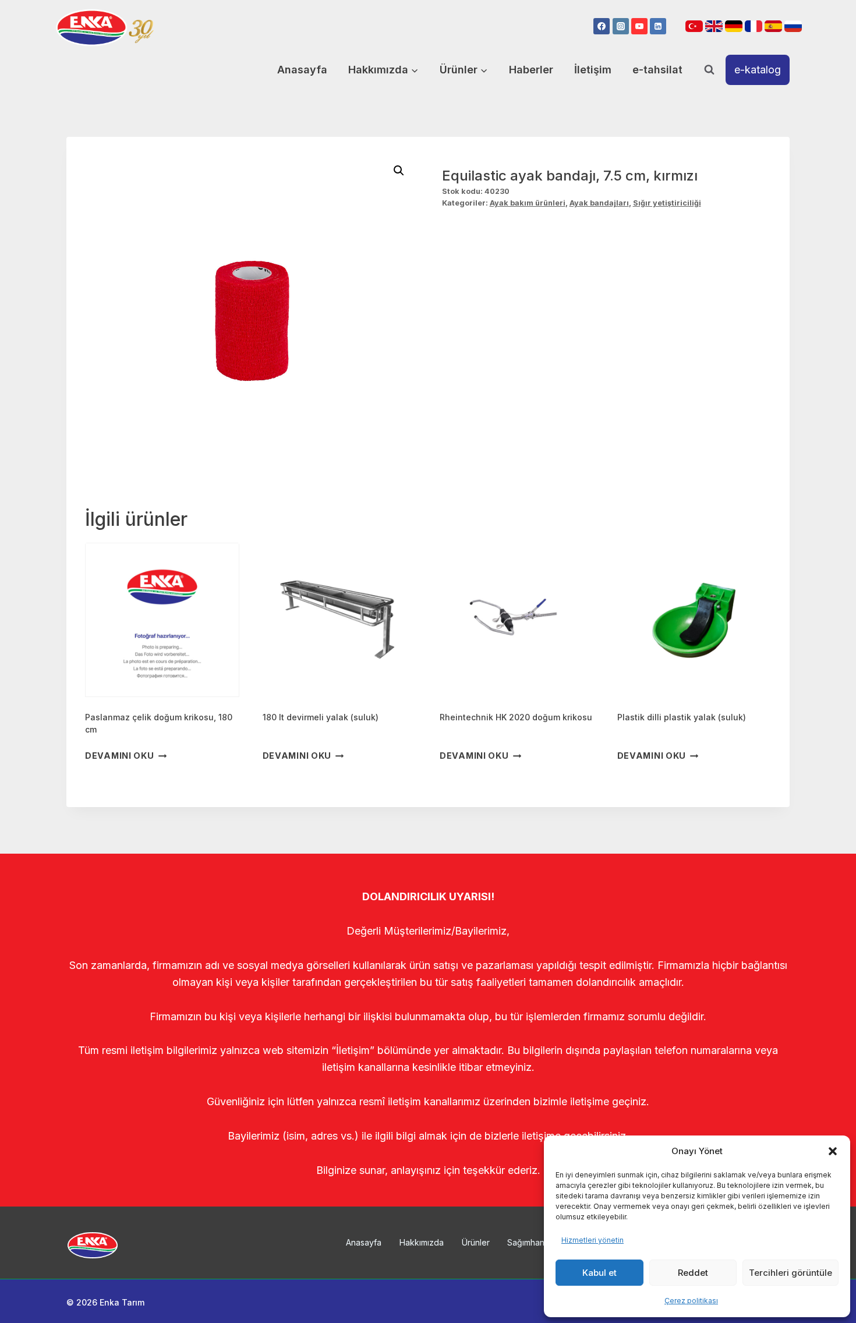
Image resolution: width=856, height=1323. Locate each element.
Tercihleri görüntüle (790, 1272)
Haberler (531, 69)
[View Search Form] (709, 69)
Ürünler (476, 1242)
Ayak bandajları (599, 203)
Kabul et (599, 1272)
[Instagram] (621, 26)
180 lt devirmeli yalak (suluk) (321, 717)
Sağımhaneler (533, 1242)
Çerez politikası (691, 1300)
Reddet (693, 1272)
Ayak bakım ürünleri (527, 203)
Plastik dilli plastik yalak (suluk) (681, 717)
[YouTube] (639, 26)
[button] (833, 1151)
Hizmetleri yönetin (592, 1240)
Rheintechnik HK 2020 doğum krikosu (516, 717)
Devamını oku (119, 756)
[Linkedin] (658, 26)
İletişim (592, 69)
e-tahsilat (657, 69)
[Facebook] (601, 26)
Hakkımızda (421, 1242)
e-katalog (757, 69)
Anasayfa (302, 69)
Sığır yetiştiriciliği (667, 203)
